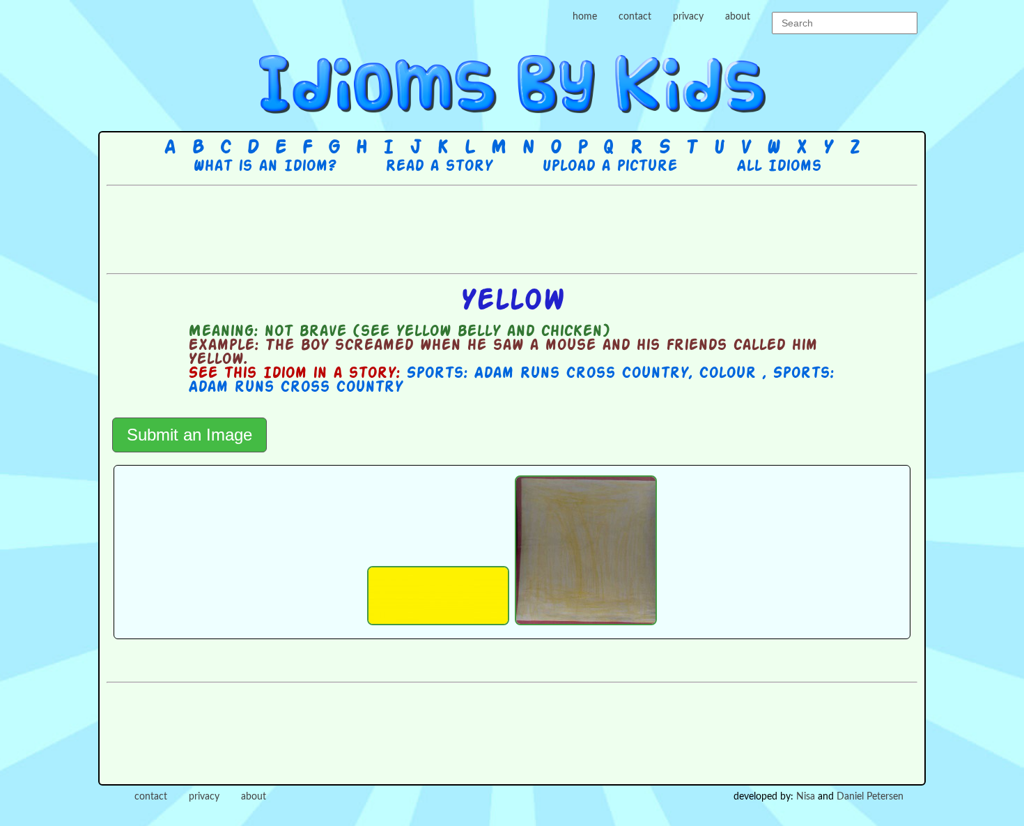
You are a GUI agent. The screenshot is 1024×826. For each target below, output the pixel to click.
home (585, 17)
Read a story (438, 167)
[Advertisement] (512, 228)
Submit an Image (189, 434)
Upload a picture (609, 167)
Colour (730, 374)
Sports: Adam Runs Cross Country (547, 374)
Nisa (805, 797)
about (737, 17)
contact (635, 17)
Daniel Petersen (870, 797)
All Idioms (778, 167)
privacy (688, 17)
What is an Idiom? (264, 167)
